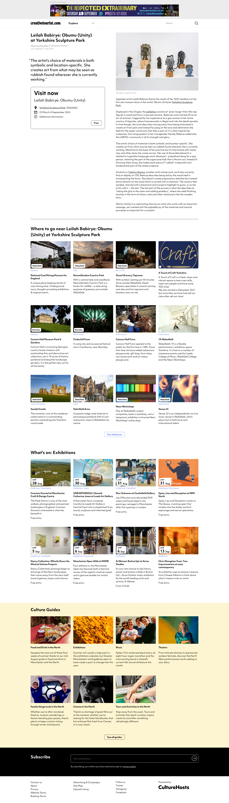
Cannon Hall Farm (125, 339)
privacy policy (129, 766)
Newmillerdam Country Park (88, 275)
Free (96, 122)
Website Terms (38, 792)
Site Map (78, 785)
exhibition (151, 111)
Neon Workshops (125, 406)
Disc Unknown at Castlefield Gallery (135, 493)
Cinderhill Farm (81, 339)
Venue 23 (163, 409)
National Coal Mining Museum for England (49, 277)
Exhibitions (79, 647)
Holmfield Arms (81, 409)
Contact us (36, 782)
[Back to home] (46, 24)
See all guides (114, 737)
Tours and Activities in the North (133, 706)
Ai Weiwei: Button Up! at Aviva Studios (132, 563)
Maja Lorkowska (39, 45)
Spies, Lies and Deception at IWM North (176, 495)
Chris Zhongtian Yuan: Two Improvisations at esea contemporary (172, 564)
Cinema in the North (84, 706)
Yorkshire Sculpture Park (52, 107)
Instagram (121, 789)
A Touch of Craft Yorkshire (172, 272)
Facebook (121, 792)
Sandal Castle (38, 409)
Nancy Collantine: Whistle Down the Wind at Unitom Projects (50, 563)
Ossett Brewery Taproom (129, 275)
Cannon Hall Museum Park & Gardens (46, 341)
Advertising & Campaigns (86, 782)
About (34, 785)
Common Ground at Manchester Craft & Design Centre (48, 495)
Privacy (34, 789)
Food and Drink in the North (45, 647)
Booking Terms (38, 796)
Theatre (162, 647)
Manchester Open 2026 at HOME (91, 561)
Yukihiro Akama (136, 172)
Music (119, 647)
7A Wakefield (165, 339)
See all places (114, 434)
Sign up (195, 758)
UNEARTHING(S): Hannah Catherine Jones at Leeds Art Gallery (93, 495)
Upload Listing (81, 789)
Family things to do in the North (47, 706)
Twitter (119, 785)
